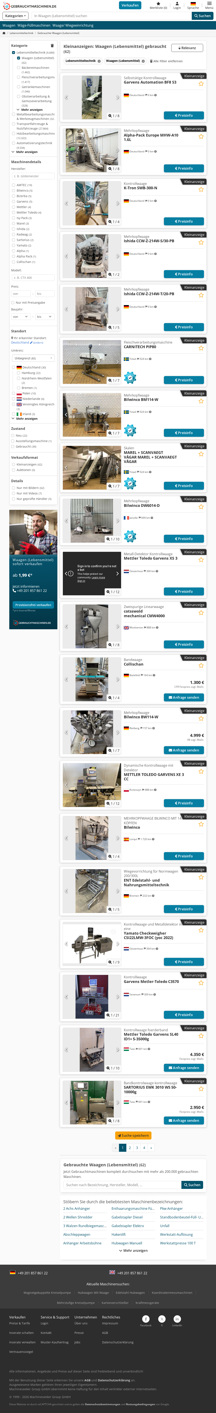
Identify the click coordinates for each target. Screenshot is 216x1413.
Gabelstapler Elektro (128, 1226)
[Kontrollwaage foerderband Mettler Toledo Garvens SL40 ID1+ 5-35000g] (92, 1050)
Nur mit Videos (29, 493)
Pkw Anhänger (171, 1208)
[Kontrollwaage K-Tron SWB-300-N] (92, 203)
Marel (23, 223)
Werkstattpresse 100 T (178, 1243)
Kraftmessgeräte (147, 1303)
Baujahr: (17, 309)
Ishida (23, 229)
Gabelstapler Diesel (127, 1217)
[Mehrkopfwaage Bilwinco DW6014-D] (92, 521)
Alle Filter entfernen (168, 61)
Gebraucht (26, 446)
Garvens (24, 201)
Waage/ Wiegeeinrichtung (73, 25)
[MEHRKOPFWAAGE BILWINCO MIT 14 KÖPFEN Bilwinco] (92, 838)
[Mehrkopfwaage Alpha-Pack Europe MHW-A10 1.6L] (92, 150)
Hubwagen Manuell (127, 1243)
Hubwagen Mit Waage (93, 1293)
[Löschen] (99, 61)
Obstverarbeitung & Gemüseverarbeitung (37, 100)
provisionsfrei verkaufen (33, 605)
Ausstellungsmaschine (34, 441)
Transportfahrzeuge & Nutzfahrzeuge (32, 126)
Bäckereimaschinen (35, 70)
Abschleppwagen (76, 1234)
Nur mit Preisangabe (30, 302)
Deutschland (27, 342)
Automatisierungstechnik (34, 145)
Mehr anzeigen (134, 1250)
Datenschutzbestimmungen (102, 1404)
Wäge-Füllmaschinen (34, 25)
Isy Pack (24, 218)
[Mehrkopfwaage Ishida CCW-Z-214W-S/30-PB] (92, 256)
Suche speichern (135, 1135)
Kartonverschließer (115, 1303)
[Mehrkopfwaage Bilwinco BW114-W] (92, 732)
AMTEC (24, 185)
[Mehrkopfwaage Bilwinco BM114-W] (92, 415)
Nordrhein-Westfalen (37, 380)
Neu (21, 435)
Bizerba (24, 196)
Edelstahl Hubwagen (130, 1293)
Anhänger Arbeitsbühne (82, 1243)
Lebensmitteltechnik (35, 52)
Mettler (24, 207)
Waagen (9, 25)
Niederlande (33, 399)
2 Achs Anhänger (76, 1208)
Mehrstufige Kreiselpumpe (76, 1303)
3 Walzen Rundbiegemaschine (87, 1226)
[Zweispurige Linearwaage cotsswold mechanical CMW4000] (92, 626)
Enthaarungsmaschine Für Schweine (140, 1208)
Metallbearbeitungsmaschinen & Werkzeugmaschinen (38, 116)
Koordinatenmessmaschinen (172, 1293)
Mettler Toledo (29, 212)
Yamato (24, 245)
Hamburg (31, 373)
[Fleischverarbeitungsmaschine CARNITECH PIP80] (92, 362)
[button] (209, 5)
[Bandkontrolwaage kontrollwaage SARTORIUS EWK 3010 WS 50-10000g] (92, 1103)
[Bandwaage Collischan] (92, 679)
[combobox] (33, 358)
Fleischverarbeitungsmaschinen (44, 79)
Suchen (204, 16)
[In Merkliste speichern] (201, 84)
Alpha (23, 251)
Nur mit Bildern (30, 488)
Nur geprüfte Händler (34, 499)
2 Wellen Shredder (78, 1217)
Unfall (164, 1226)
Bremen (29, 388)
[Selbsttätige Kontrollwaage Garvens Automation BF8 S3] (92, 97)
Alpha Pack (26, 256)
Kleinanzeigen (29, 464)
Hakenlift (119, 1234)
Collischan (26, 262)
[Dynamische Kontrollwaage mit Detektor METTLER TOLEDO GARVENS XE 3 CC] (92, 785)
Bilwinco (24, 190)
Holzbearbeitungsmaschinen (37, 135)
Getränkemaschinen (36, 89)
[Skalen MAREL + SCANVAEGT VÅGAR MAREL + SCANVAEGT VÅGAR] (92, 468)
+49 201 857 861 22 (33, 1273)
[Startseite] (4, 33)
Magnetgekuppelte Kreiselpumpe (47, 1293)
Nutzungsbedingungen (140, 1404)
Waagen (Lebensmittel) (38, 60)
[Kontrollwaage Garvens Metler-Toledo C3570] (92, 997)
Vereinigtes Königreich (35, 406)
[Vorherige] (66, 97)
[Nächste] (117, 97)
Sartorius (25, 240)
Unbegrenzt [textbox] (25, 358)
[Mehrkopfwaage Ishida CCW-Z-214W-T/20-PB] (92, 309)
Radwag (24, 234)
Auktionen (26, 470)
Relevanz (188, 48)
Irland (28, 414)
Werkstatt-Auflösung (176, 1234)
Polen (29, 393)
